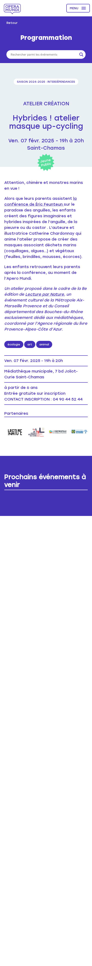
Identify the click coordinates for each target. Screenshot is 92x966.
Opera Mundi (12, 9)
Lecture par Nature (44, 294)
